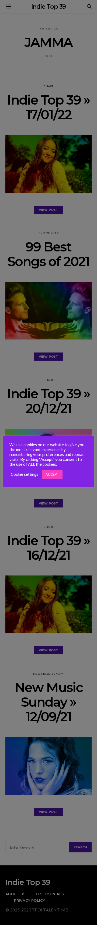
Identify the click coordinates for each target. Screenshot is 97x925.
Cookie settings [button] (24, 474)
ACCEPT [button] (52, 474)
